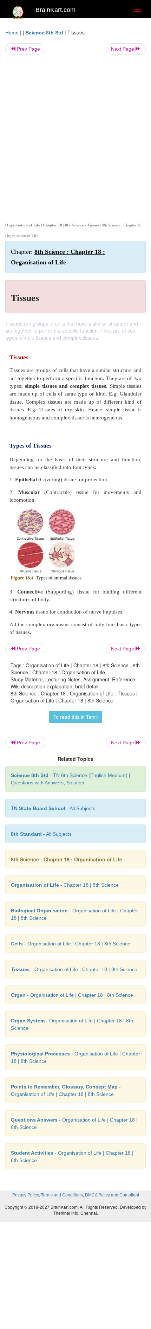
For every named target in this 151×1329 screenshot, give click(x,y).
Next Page (123, 49)
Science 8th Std (44, 33)
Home (12, 33)
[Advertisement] (75, 137)
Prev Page (27, 49)
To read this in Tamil (75, 717)
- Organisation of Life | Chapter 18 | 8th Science (70, 943)
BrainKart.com (55, 9)
